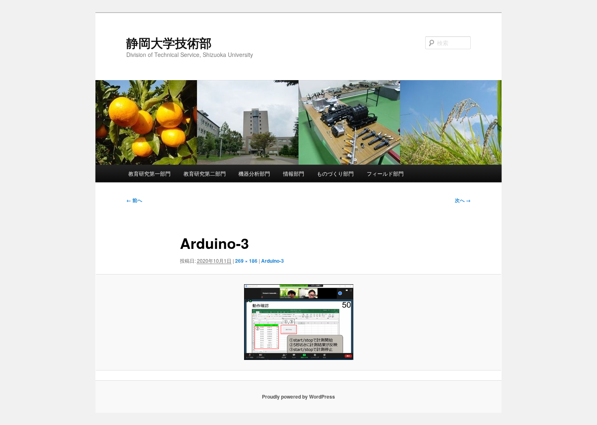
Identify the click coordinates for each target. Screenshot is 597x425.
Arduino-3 (272, 260)
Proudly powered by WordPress (298, 396)
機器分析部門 (254, 173)
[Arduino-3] (298, 322)
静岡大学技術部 (169, 42)
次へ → (463, 200)
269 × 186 (246, 260)
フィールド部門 (385, 173)
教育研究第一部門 (149, 173)
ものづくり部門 (335, 173)
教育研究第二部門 (205, 173)
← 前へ (134, 200)
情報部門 (293, 173)
